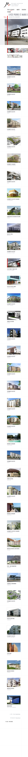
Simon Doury (18, 717)
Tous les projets (10, 9)
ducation (24, 9)
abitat (18, 9)
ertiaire (9, 11)
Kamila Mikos (18, 714)
